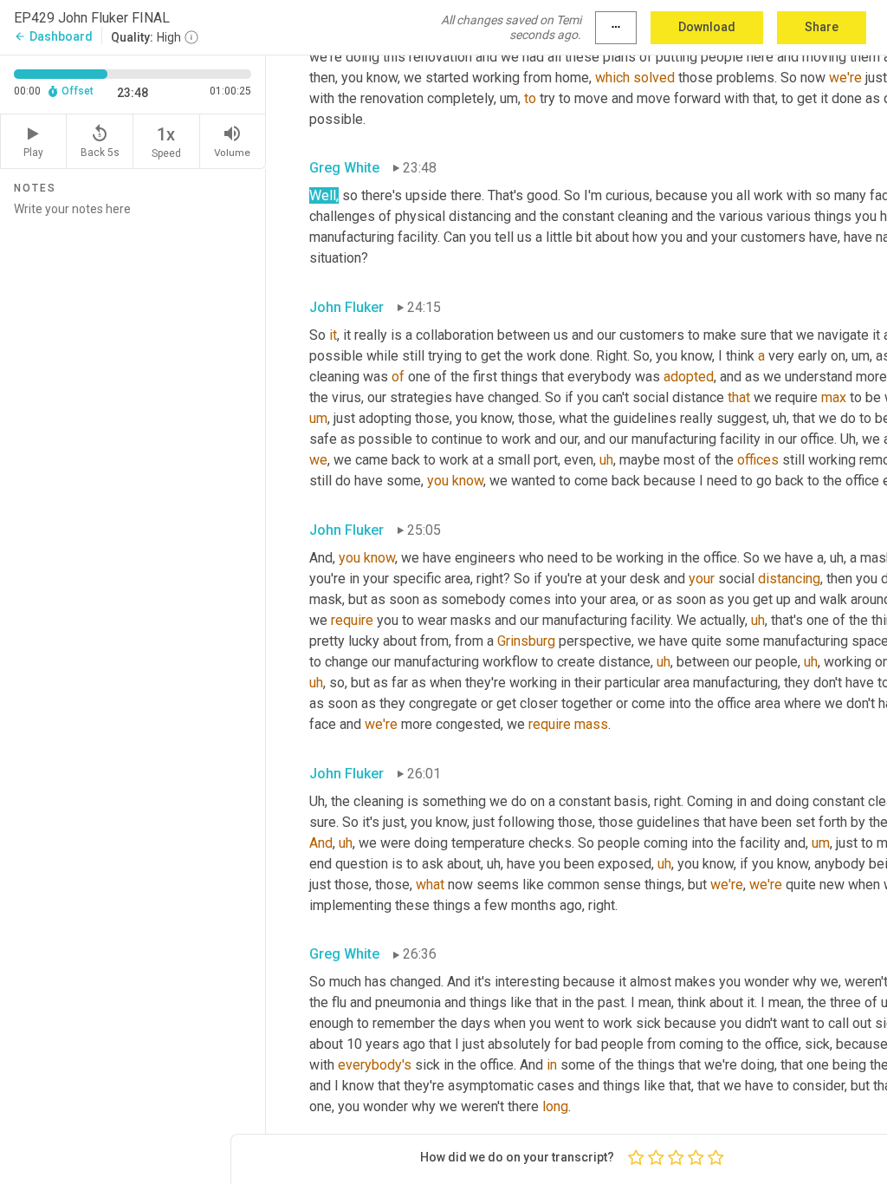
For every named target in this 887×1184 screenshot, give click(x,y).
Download (706, 27)
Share (821, 27)
